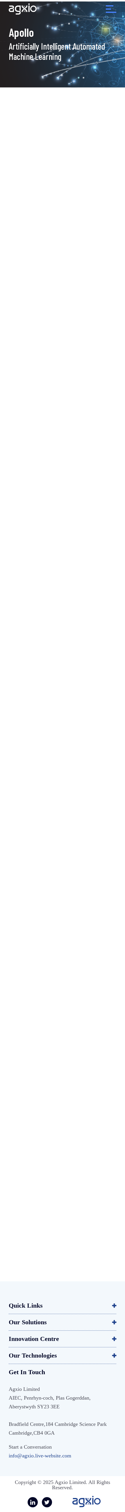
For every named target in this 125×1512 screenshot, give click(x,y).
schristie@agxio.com (58, 1224)
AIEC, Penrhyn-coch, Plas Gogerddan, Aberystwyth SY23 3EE (50, 1402)
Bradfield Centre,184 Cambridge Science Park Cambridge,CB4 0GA (58, 1428)
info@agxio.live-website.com (40, 1456)
